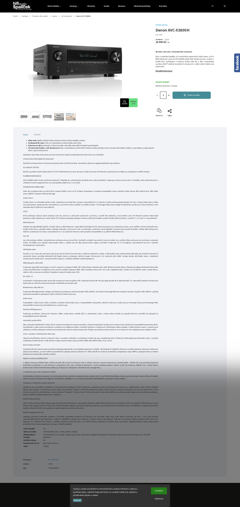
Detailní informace (164, 71)
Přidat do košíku (194, 95)
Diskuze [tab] (37, 134)
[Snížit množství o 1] (157, 95)
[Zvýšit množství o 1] (169, 95)
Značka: (161, 25)
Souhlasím (159, 491)
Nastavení (77, 500)
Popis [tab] (25, 134)
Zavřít (206, 120)
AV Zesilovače (53, 459)
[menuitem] (56, 6)
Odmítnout (159, 499)
